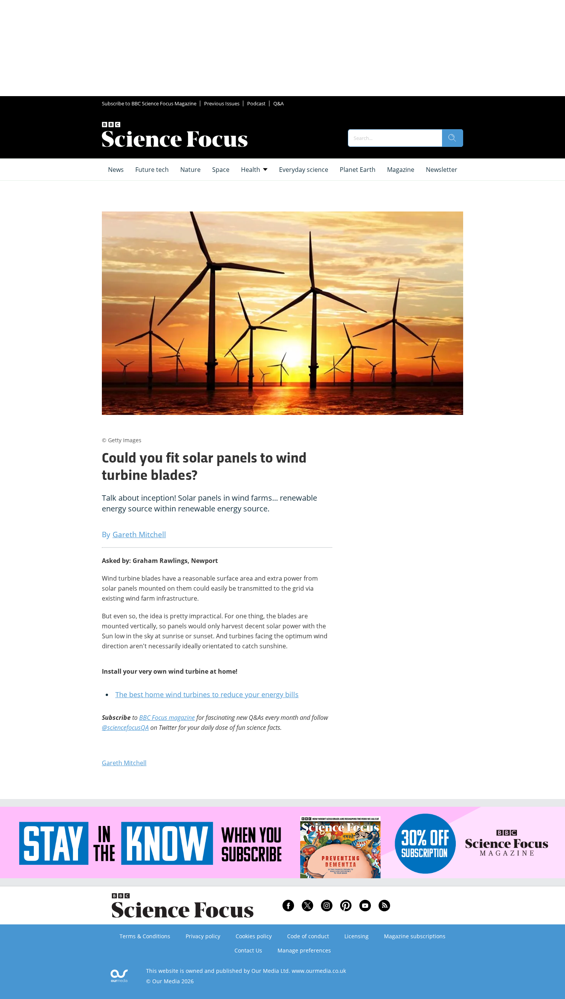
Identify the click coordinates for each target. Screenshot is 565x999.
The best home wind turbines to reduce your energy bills (207, 694)
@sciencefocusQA (125, 727)
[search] (452, 138)
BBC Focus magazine (167, 717)
